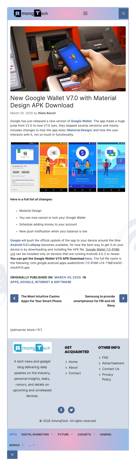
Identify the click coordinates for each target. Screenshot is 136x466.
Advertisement (113, 363)
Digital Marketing (35, 434)
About (73, 367)
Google (15, 240)
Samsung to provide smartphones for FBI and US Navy (94, 301)
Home (73, 362)
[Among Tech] (31, 14)
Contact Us (110, 369)
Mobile (14, 445)
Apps (14, 282)
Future (63, 434)
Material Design (79, 130)
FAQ (105, 357)
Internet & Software (53, 282)
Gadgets (84, 434)
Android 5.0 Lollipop (25, 245)
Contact (75, 373)
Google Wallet (81, 121)
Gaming (105, 434)
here (88, 258)
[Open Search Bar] (123, 13)
